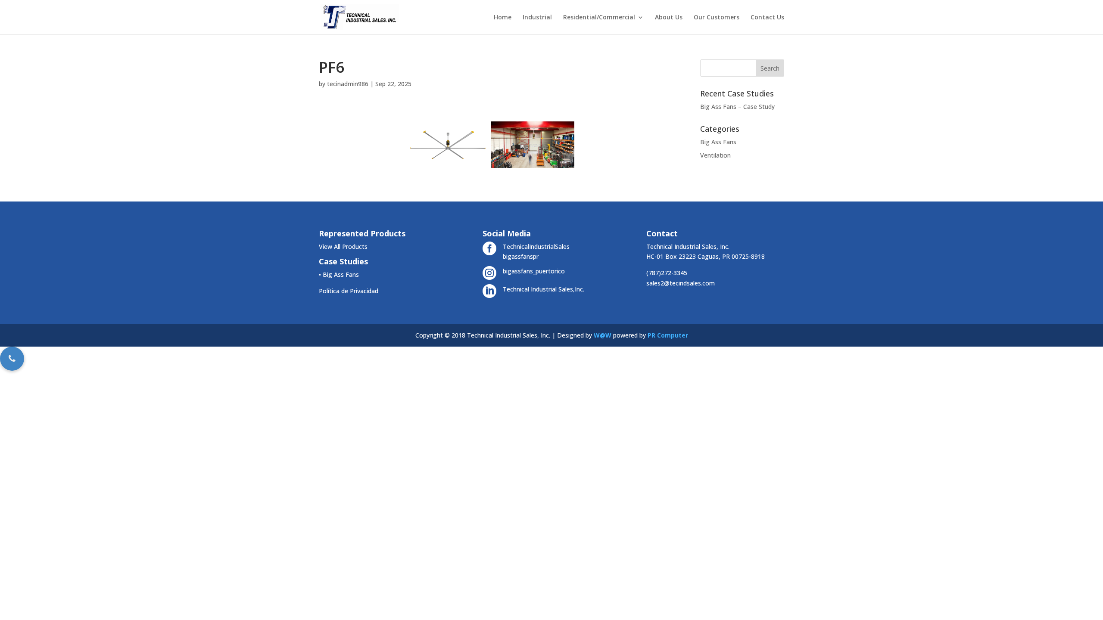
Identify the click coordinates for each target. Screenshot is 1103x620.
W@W (602, 335)
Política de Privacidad (348, 291)
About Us (668, 17)
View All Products (343, 246)
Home (502, 17)
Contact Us (767, 17)
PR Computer (668, 335)
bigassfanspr (521, 256)
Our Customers (716, 17)
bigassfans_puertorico (534, 271)
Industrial (537, 17)
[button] (12, 359)
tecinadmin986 (347, 84)
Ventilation (715, 155)
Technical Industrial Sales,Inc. (543, 289)
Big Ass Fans (718, 142)
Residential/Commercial (599, 17)
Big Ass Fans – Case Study (737, 106)
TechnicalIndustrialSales (536, 246)
